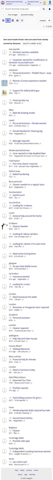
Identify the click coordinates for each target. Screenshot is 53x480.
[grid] (12, 20)
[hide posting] (27, 55)
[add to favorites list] (10, 52)
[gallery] (17, 20)
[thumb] (8, 20)
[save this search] (49, 9)
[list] (3, 20)
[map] (22, 20)
